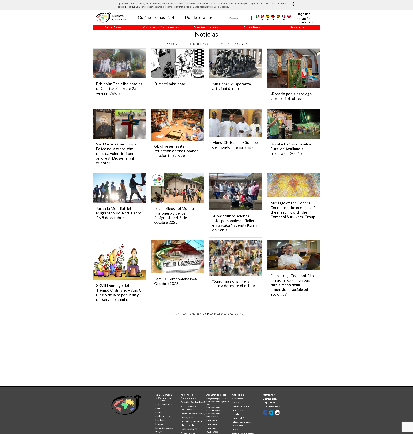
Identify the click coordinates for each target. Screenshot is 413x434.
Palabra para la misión (190, 429)
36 (190, 44)
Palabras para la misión (242, 422)
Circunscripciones (189, 406)
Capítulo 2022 (212, 432)
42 (211, 44)
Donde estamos (199, 17)
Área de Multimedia (163, 404)
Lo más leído (237, 425)
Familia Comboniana (164, 428)
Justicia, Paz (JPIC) (188, 417)
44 (218, 44)
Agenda (235, 414)
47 (229, 44)
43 (215, 44)
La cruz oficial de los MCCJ (192, 421)
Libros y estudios (188, 425)
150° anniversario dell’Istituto (163, 399)
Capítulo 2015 (212, 428)
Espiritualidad (161, 420)
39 (200, 44)
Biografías (159, 408)
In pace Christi (238, 410)
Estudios (159, 424)
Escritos (158, 412)
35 (186, 44)
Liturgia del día (238, 418)
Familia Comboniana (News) (193, 413)
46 (225, 44)
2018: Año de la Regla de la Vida (217, 403)
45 (222, 44)
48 (232, 44)
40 (204, 44)
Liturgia (158, 431)
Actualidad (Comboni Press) (193, 402)
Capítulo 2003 (212, 420)
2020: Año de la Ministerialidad (213, 415)
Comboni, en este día (241, 406)
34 (183, 44)
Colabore (236, 402)
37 (193, 44)
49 (236, 44)
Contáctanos (237, 398)
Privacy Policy (238, 429)
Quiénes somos (151, 17)
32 (176, 44)
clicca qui (130, 6)
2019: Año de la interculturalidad (213, 409)
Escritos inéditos (162, 416)
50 (239, 44)
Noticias (174, 17)
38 (197, 44)
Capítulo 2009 (212, 424)
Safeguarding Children (216, 398)
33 (179, 44)
